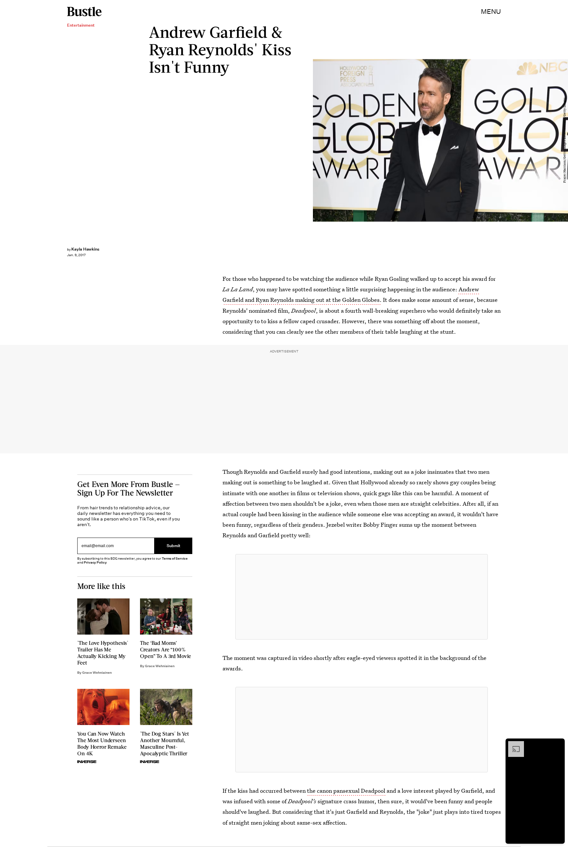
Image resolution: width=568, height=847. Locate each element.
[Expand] (513, 744)
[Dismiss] (557, 744)
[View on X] (362, 597)
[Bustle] (84, 11)
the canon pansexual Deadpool (346, 790)
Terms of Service (175, 558)
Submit (173, 546)
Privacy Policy (95, 562)
